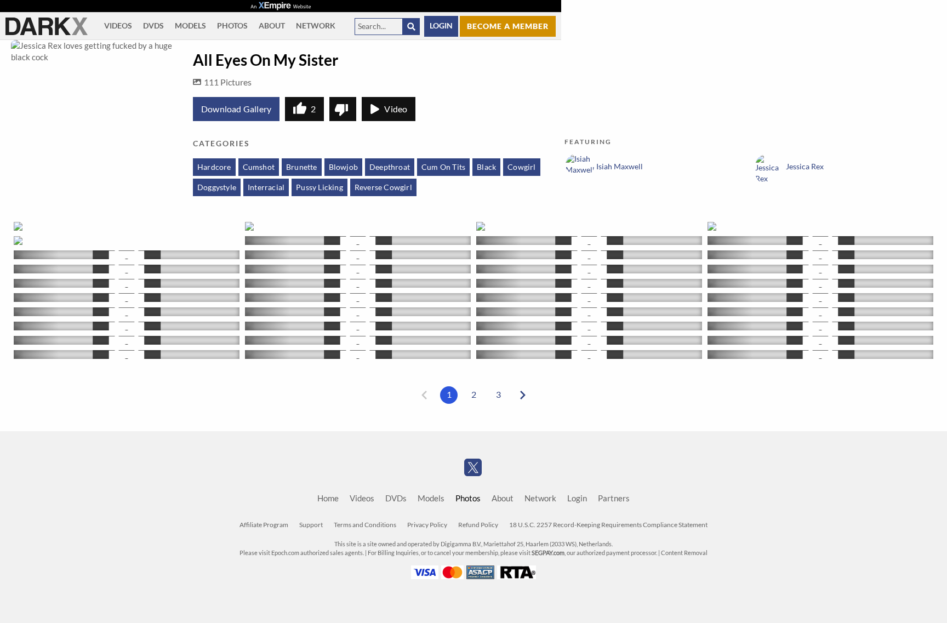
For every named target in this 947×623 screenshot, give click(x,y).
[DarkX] (46, 26)
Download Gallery (236, 109)
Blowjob (343, 167)
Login (441, 25)
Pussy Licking (319, 187)
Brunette (301, 167)
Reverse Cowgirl (383, 187)
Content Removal (684, 553)
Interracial (266, 187)
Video (395, 109)
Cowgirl (521, 167)
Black (486, 167)
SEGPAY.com (548, 553)
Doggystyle (216, 187)
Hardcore (214, 167)
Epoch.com (285, 553)
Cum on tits (443, 167)
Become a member (508, 26)
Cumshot (259, 167)
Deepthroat (389, 167)
